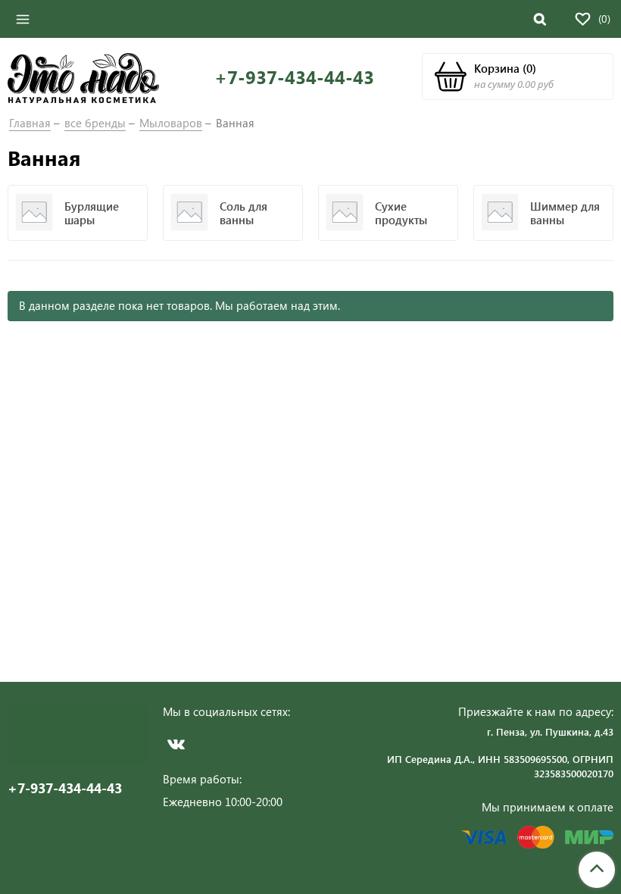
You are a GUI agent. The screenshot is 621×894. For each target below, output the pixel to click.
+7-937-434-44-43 (294, 77)
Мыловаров (170, 122)
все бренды (95, 122)
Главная (30, 122)
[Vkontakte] (176, 743)
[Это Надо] (83, 76)
